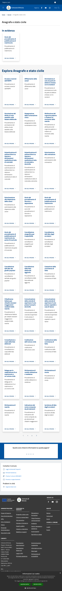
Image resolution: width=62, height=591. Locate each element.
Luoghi (48, 527)
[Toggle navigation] (3, 8)
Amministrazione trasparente (36, 544)
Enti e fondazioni (5, 522)
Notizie (48, 513)
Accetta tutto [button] (25, 584)
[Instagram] (49, 8)
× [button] (60, 573)
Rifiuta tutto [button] (37, 584)
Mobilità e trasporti (21, 532)
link (46, 581)
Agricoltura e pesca (36, 534)
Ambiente (34, 523)
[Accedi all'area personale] (55, 2)
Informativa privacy (36, 548)
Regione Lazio (6, 2)
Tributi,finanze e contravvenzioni (35, 519)
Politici (3, 525)
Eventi (48, 530)
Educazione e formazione (35, 514)
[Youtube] (45, 8)
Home (3, 15)
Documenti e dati (5, 533)
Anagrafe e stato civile (22, 514)
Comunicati (49, 516)
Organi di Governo (6, 513)
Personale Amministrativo (5, 529)
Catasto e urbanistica (22, 529)
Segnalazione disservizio (19, 549)
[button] (31, 588)
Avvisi (48, 519)
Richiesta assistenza (21, 556)
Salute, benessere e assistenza (36, 527)
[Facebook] (41, 8)
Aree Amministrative (6, 516)
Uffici (2, 519)
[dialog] (31, 581)
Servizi (9, 15)
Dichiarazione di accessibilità (35, 555)
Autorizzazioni (35, 532)
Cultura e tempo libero (22, 517)
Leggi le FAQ (19, 553)
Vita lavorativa (20, 520)
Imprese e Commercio (22, 523)
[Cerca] (59, 8)
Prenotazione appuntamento (20, 544)
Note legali (34, 551)
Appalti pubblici (20, 526)
